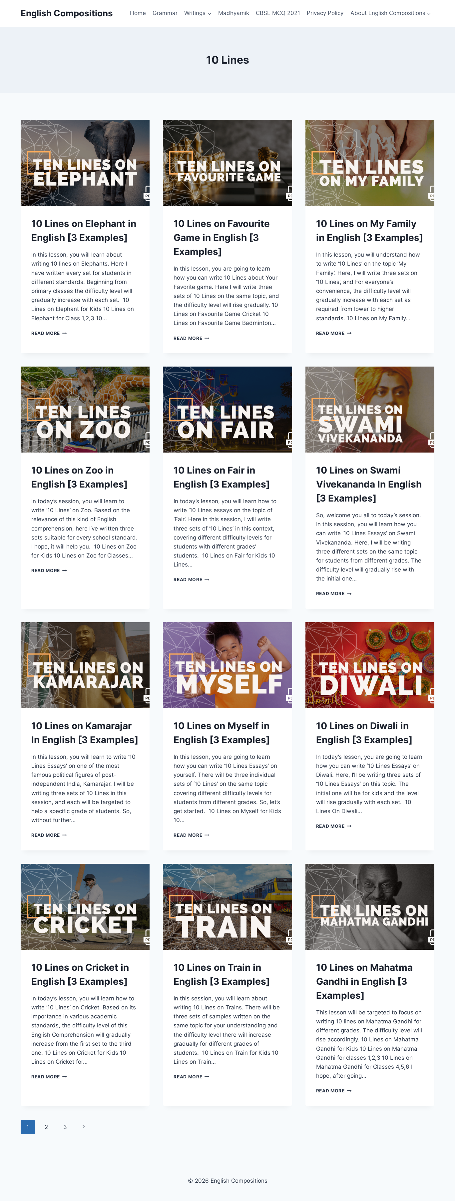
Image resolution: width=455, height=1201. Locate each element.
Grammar (165, 13)
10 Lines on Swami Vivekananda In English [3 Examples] (369, 484)
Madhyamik (233, 13)
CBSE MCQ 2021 (278, 13)
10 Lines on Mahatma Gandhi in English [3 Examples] (364, 981)
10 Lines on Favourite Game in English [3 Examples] (222, 237)
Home (138, 13)
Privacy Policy (325, 13)
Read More (49, 333)
